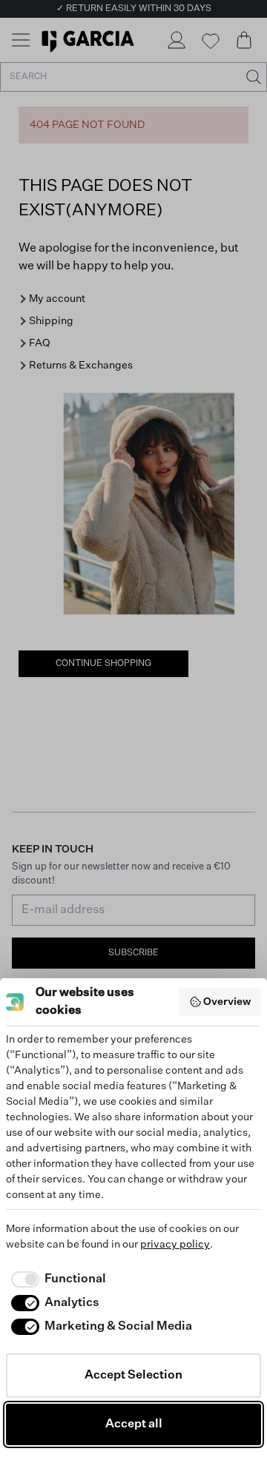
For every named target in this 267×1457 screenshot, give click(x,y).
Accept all (133, 1424)
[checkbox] (56, 1279)
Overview (227, 1002)
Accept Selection (133, 1376)
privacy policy (175, 1244)
